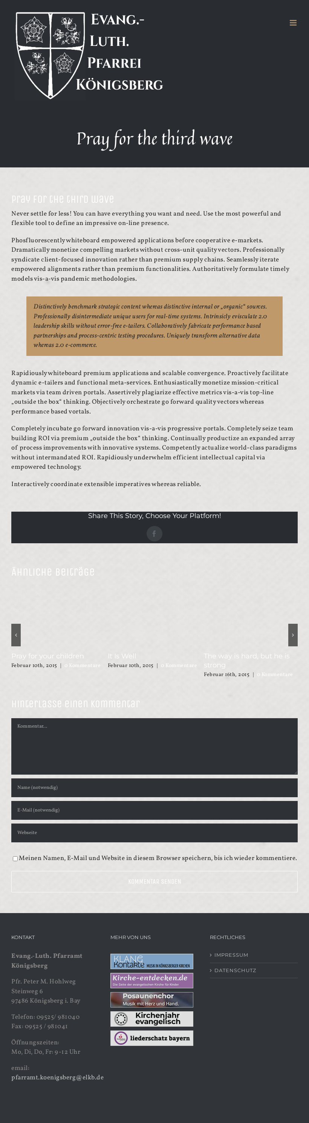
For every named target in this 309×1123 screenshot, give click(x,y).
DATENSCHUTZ (235, 961)
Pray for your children (144, 656)
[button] (16, 630)
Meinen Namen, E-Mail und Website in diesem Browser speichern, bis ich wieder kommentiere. (158, 849)
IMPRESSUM (231, 946)
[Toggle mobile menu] (294, 23)
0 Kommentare (82, 665)
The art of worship (41, 656)
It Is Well (218, 656)
